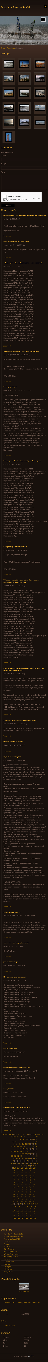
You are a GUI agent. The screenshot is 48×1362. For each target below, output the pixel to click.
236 (26, 1213)
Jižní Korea (8, 1269)
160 (14, 1185)
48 (18, 1146)
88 (37, 1156)
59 (26, 1149)
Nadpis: (4, 164)
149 (18, 1180)
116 (32, 1166)
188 (30, 1194)
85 (27, 1156)
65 (18, 1151)
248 (26, 1218)
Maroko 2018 (24, 1291)
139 (26, 1175)
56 (17, 1149)
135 (34, 1173)
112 (17, 1166)
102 (30, 1161)
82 (18, 1156)
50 (24, 1146)
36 (34, 1142)
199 (26, 1199)
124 (14, 1170)
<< (7, 1314)
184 (14, 1194)
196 (14, 1199)
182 (30, 1192)
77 (29, 1154)
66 (21, 1151)
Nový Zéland (8, 1272)
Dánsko (7, 1264)
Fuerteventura (9, 1262)
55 (14, 1149)
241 (22, 1216)
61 (32, 1149)
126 (22, 1170)
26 (29, 1139)
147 (34, 1178)
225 (30, 1209)
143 (18, 1178)
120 (22, 1168)
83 (21, 1156)
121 (26, 1168)
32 (21, 1142)
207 (34, 1201)
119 (18, 1168)
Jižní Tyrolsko (9, 1249)
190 (14, 1197)
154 (14, 1182)
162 (22, 1185)
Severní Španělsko (11, 1257)
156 (22, 1182)
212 (28, 1204)
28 (35, 1139)
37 (37, 1142)
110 (36, 1163)
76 (26, 1154)
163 (26, 1185)
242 (26, 1216)
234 (18, 1213)
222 (18, 1209)
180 (22, 1192)
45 (35, 1144)
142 (14, 1178)
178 (14, 1192)
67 (24, 1151)
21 (14, 1139)
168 (22, 1187)
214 (36, 1204)
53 (34, 1146)
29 (12, 1142)
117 (36, 1166)
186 (22, 1194)
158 (30, 1182)
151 (26, 1180)
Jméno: (4, 155)
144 (22, 1178)
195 (34, 1197)
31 (18, 1142)
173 (18, 1189)
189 (34, 1194)
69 (30, 1151)
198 (22, 1199)
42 (26, 1144)
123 (34, 1168)
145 (26, 1178)
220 (34, 1206)
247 (22, 1218)
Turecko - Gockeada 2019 (13, 1234)
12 (12, 1137)
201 (34, 1199)
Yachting (7, 1247)
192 (22, 1197)
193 (26, 1197)
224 (26, 1209)
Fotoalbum (11, 48)
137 (18, 1175)
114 (24, 1166)
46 (12, 1146)
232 (34, 1211)
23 (20, 1139)
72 (14, 1154)
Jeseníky (7, 1241)
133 (26, 1173)
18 (30, 1137)
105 (16, 1163)
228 (18, 1211)
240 (18, 1216)
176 (30, 1189)
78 (32, 1154)
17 (27, 1137)
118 (14, 1168)
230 (26, 1211)
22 (17, 1139)
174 (22, 1189)
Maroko (7, 1244)
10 (32, 1134)
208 (12, 1204)
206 (30, 1201)
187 (26, 1194)
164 (30, 1185)
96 (35, 1158)
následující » (40, 1134)
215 (14, 1206)
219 (30, 1206)
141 (34, 1175)
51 (27, 1146)
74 (20, 1154)
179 (18, 1192)
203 (18, 1201)
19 (34, 1137)
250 (34, 1218)
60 (29, 1149)
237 (30, 1213)
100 (22, 1161)
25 (26, 1139)
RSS (32, 1356)
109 (32, 1163)
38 (14, 1144)
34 (27, 1142)
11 (35, 1134)
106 (20, 1163)
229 (22, 1211)
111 (13, 1166)
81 (15, 1156)
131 (18, 1173)
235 (22, 1213)
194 (30, 1197)
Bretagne (7, 1267)
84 (24, 1156)
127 (26, 1170)
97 (13, 1161)
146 (30, 1178)
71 (37, 1151)
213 (32, 1204)
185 (18, 1194)
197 (18, 1199)
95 (32, 1158)
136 (14, 1175)
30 (15, 1142)
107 (24, 1163)
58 (23, 1149)
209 (16, 1204)
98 (16, 1161)
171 (34, 1187)
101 (26, 1161)
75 (23, 1154)
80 (12, 1156)
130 (14, 1173)
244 (34, 1216)
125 (18, 1170)
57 (20, 1149)
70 (34, 1151)
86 (30, 1156)
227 (14, 1211)
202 (14, 1201)
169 (26, 1187)
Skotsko (7, 1259)
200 (30, 1199)
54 (37, 1146)
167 (18, 1187)
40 (20, 1144)
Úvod (3, 48)
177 (34, 1189)
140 (30, 1175)
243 (30, 1216)
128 (30, 1170)
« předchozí (7, 1134)
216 (18, 1206)
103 (34, 1161)
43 (29, 1144)
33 (24, 1142)
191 (18, 1197)
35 (30, 1142)
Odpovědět (7, 236)
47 (15, 1146)
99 (19, 1161)
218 (26, 1206)
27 (32, 1139)
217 (22, 1206)
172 (14, 1189)
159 (34, 1182)
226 (34, 1209)
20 (37, 1137)
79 (35, 1154)
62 (35, 1149)
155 (18, 1182)
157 (26, 1182)
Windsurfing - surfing (11, 1254)
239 (14, 1216)
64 (15, 1151)
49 (21, 1146)
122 (30, 1168)
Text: (3, 172)
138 (22, 1175)
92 (23, 1158)
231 (30, 1211)
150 (22, 1180)
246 (18, 1218)
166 (14, 1187)
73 (17, 1154)
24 (23, 1139)
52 (30, 1146)
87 (34, 1156)
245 (14, 1218)
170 (30, 1187)
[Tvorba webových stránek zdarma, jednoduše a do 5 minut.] (29, 1356)
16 (24, 1137)
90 (17, 1158)
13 (15, 1137)
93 (26, 1158)
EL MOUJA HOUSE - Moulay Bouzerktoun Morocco (21, 1303)
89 (14, 1158)
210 (20, 1204)
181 (26, 1192)
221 (14, 1209)
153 (34, 1180)
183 (34, 1192)
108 (28, 1163)
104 (12, 1163)
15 (21, 1137)
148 (14, 1180)
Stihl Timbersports (10, 1252)
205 (26, 1201)
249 (30, 1218)
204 (22, 1201)
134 (30, 1173)
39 (17, 1144)
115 (28, 1166)
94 (29, 1158)
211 (24, 1204)
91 (20, 1158)
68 (27, 1151)
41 (23, 1144)
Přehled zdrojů (9, 1326)
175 (26, 1189)
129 (34, 1170)
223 (22, 1209)
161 (18, 1185)
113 (20, 1166)
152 (30, 1180)
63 (12, 1151)
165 (34, 1185)
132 (22, 1173)
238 (34, 1213)
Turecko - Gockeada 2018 (13, 1236)
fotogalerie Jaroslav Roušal (15, 7)
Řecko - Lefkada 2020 (12, 1239)
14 (18, 1137)
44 (32, 1144)
